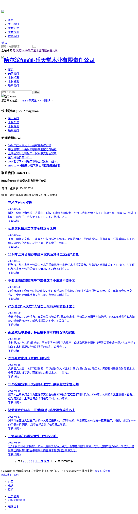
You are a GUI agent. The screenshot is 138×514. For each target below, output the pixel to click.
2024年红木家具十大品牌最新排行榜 (29, 145)
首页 (10, 20)
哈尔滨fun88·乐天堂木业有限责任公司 (35, 50)
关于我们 (13, 24)
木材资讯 (13, 32)
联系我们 (13, 36)
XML (17, 475)
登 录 (4, 42)
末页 (46, 461)
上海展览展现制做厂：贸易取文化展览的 (32, 153)
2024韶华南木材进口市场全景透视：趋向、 (33, 161)
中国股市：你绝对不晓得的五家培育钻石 (32, 149)
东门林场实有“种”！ (20, 157)
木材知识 (13, 28)
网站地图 (7, 475)
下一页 (39, 461)
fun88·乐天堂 (29, 100)
